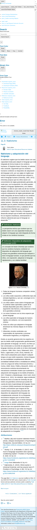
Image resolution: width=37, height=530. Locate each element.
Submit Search (5, 37)
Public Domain (31, 480)
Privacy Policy (28, 520)
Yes (4, 503)
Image (6, 462)
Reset (2, 48)
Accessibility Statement (18, 521)
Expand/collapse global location (35, 136)
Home (9, 136)
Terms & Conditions (6, 521)
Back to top (4, 488)
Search (3, 528)
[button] (6, 106)
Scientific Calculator (8, 93)
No (10, 503)
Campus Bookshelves (22, 136)
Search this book (4, 31)
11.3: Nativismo (14, 478)
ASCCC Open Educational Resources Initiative (19, 149)
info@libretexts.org (19, 523)
